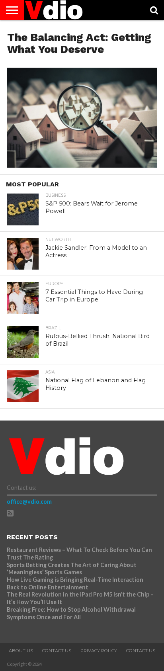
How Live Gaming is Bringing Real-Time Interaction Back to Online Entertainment (75, 583)
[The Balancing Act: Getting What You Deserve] (82, 165)
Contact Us (56, 650)
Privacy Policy (98, 650)
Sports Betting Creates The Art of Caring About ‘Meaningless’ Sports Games (72, 568)
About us (21, 650)
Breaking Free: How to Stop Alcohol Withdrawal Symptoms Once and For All (71, 613)
